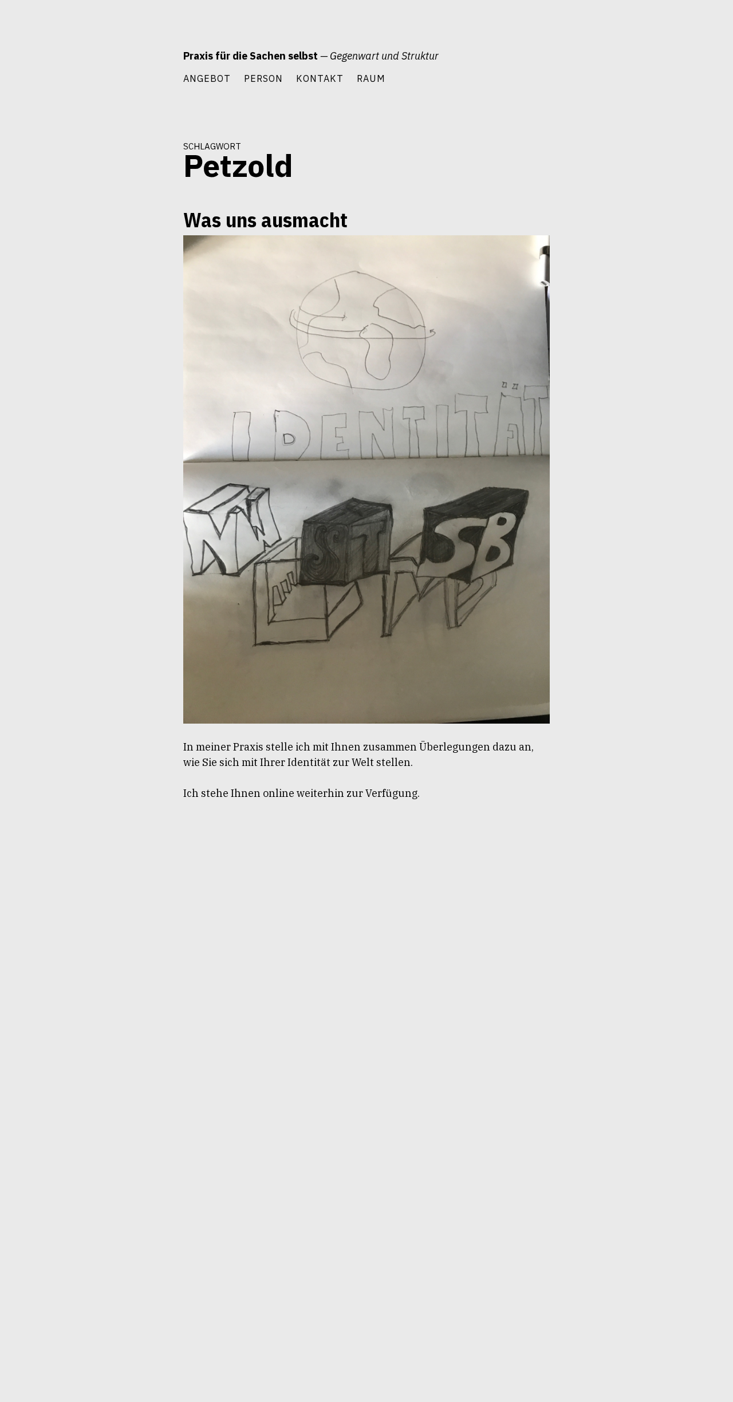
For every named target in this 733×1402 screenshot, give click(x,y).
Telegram (113, 459)
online (154, 377)
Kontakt (320, 78)
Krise (111, 315)
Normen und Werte (105, 377)
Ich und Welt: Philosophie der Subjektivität (119, 286)
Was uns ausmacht (265, 219)
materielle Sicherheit (131, 356)
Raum (371, 78)
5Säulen (111, 258)
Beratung (149, 258)
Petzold (93, 397)
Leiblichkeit (146, 315)
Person (263, 78)
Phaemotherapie (139, 397)
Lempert (152, 335)
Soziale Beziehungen (131, 438)
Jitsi (87, 315)
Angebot (207, 78)
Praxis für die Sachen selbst (250, 55)
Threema (150, 459)
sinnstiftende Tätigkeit (130, 418)
